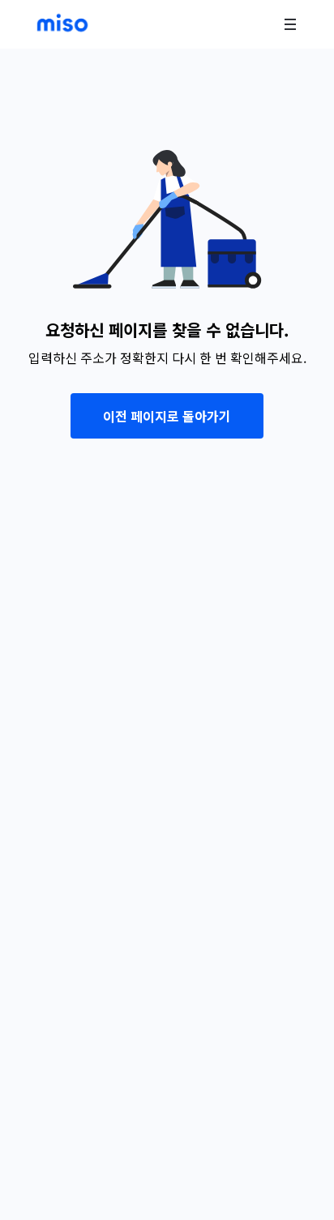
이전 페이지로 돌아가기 (167, 416)
